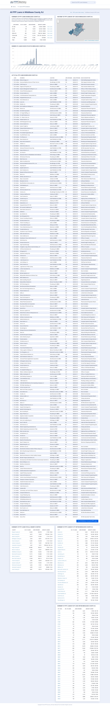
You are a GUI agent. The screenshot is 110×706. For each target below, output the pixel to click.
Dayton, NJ (60, 540)
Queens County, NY (16, 562)
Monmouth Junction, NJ (63, 569)
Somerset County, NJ (16, 567)
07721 (59, 626)
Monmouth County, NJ (17, 554)
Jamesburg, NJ (61, 554)
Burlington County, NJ (16, 538)
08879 (59, 687)
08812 (59, 643)
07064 (59, 615)
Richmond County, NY (16, 565)
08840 (59, 665)
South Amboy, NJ (61, 591)
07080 (59, 621)
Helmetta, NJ (60, 547)
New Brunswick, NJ (62, 571)
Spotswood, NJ (61, 597)
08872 (59, 685)
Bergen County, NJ (16, 532)
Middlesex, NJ (61, 565)
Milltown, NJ (60, 567)
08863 (59, 683)
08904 (59, 698)
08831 (59, 659)
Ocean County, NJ (16, 560)
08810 (59, 641)
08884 (59, 692)
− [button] (58, 22)
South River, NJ (61, 595)
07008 (59, 613)
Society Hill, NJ (61, 589)
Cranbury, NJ (60, 538)
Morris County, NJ (16, 556)
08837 (59, 663)
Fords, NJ (60, 545)
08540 (59, 639)
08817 (59, 648)
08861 (59, 681)
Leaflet (85, 40)
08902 (59, 696)
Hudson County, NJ (16, 543)
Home (14, 6)
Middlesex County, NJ (16, 551)
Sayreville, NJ (60, 584)
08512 (59, 632)
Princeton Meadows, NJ (63, 582)
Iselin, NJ (60, 551)
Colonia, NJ (60, 536)
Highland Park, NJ (61, 549)
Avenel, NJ (60, 532)
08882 (59, 690)
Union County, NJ (15, 569)
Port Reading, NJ (61, 580)
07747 (59, 630)
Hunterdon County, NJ (16, 545)
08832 (59, 661)
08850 (59, 670)
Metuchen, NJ (61, 562)
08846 (59, 668)
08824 (59, 652)
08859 (59, 679)
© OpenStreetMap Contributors (93, 40)
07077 (59, 619)
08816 (59, 646)
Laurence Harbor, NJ (62, 560)
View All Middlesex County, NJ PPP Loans (87, 521)
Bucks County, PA (15, 536)
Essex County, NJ (15, 540)
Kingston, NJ (60, 558)
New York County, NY (16, 558)
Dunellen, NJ (60, 543)
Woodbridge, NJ (61, 600)
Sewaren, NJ (60, 587)
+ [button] (58, 20)
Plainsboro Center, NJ (62, 578)
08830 (59, 657)
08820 (59, 650)
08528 (59, 635)
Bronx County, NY (15, 534)
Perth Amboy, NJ (61, 576)
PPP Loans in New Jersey (78, 12)
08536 (59, 637)
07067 (59, 617)
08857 (59, 676)
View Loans (49, 26)
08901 (59, 694)
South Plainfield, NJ (62, 593)
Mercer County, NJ (16, 549)
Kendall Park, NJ (61, 556)
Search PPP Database (24, 6)
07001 (59, 611)
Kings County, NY (15, 547)
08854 (59, 674)
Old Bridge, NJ (61, 573)
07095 (59, 624)
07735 (59, 628)
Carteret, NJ (60, 534)
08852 (59, 672)
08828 (59, 654)
